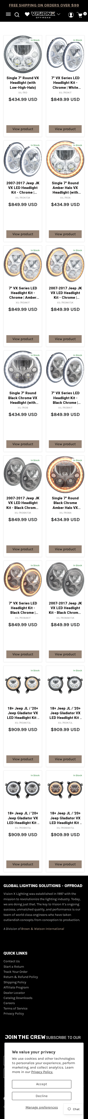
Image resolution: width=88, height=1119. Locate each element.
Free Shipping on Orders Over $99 (44, 5)
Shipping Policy (15, 982)
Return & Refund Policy (21, 977)
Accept (41, 1084)
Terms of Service (15, 1008)
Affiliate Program (16, 987)
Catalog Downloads (18, 998)
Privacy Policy (14, 1014)
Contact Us (12, 961)
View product (22, 129)
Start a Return (14, 967)
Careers (9, 1003)
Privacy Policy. (42, 1072)
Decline (42, 1096)
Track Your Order (15, 972)
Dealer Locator (14, 993)
